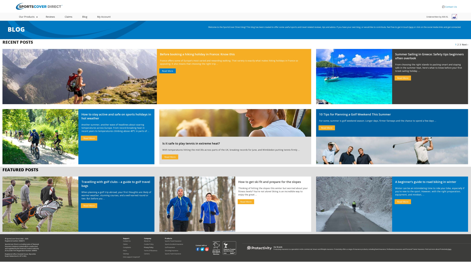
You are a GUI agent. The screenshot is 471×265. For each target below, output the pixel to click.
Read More (167, 70)
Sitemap (126, 254)
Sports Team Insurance (173, 254)
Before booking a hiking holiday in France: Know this (197, 54)
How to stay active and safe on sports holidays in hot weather (116, 116)
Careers (147, 254)
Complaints (127, 247)
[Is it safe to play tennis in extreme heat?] (235, 123)
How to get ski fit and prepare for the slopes (269, 182)
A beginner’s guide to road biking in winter (425, 182)
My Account (104, 16)
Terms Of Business (150, 251)
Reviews (50, 16)
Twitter (202, 249)
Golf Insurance (170, 247)
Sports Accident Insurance (174, 244)
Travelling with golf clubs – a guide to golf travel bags (115, 184)
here (411, 27)
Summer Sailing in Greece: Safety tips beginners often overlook (429, 56)
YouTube (207, 249)
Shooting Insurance (171, 251)
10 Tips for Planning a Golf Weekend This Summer (355, 114)
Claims (68, 16)
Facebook (198, 249)
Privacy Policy (148, 247)
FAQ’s (125, 251)
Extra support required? (131, 257)
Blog (84, 16)
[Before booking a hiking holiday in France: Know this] (156, 76)
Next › (465, 44)
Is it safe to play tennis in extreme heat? (191, 143)
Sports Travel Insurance (173, 241)
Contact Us (451, 6)
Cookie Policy (149, 244)
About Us (147, 241)
